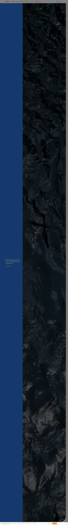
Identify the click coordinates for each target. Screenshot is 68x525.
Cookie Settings (49, 523)
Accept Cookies (54, 523)
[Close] (67, 523)
